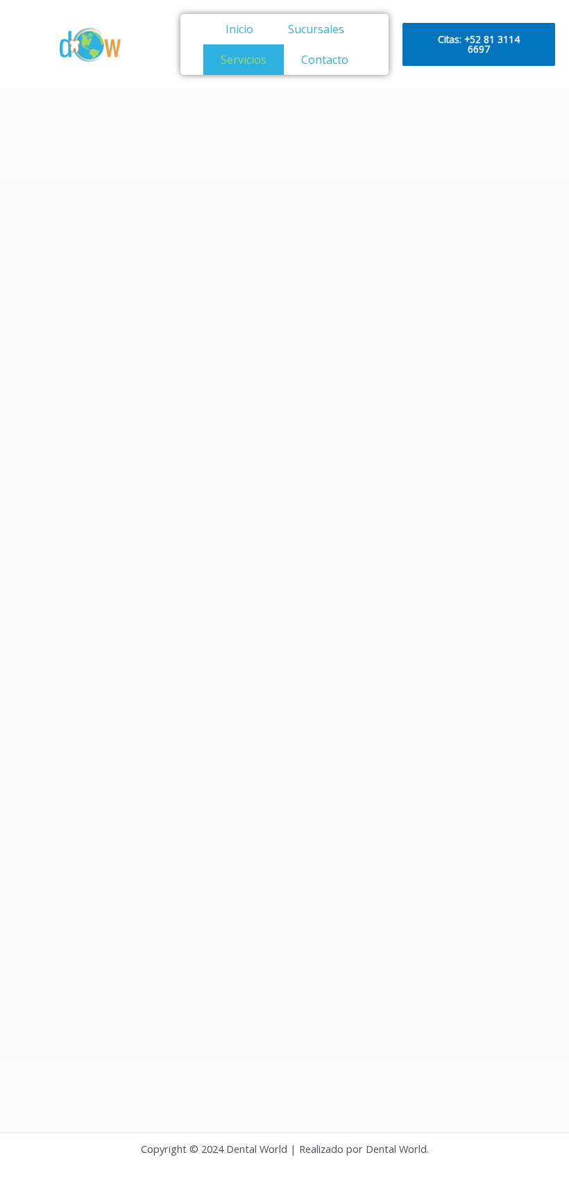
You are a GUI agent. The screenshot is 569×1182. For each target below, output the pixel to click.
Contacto (324, 59)
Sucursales (316, 29)
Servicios (243, 59)
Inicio (239, 29)
